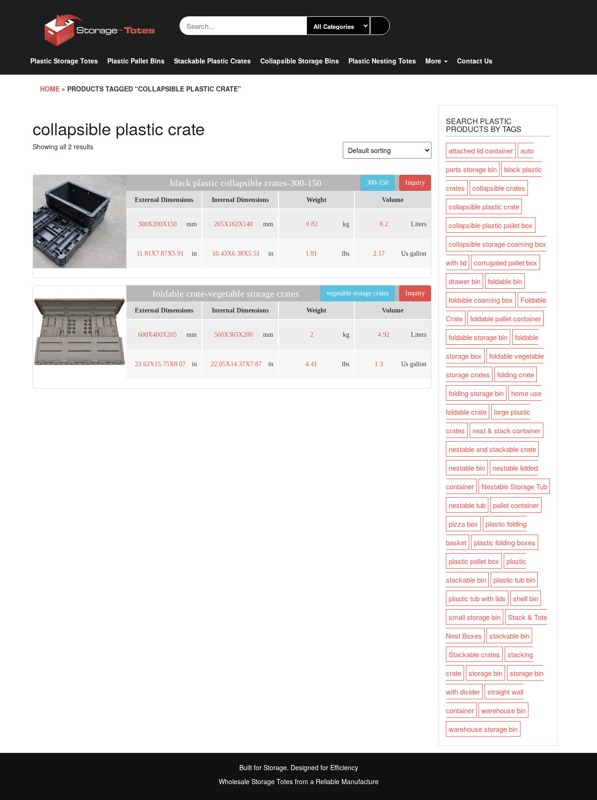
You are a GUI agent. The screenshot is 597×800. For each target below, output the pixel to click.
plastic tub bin (514, 579)
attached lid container (481, 150)
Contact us (475, 60)
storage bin (485, 673)
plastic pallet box (474, 561)
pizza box (463, 524)
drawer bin (464, 281)
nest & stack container (506, 430)
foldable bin (505, 281)
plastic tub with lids (477, 598)
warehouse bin (503, 710)
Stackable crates (474, 654)
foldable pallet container (505, 318)
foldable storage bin (478, 337)
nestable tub (467, 505)
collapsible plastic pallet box (491, 225)
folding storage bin (476, 393)
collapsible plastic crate (484, 206)
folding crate (515, 374)
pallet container (516, 505)
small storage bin (474, 617)
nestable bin (467, 468)
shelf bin (525, 598)
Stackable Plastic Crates (212, 60)
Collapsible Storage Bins (299, 60)
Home (50, 88)
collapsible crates (498, 188)
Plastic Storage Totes (64, 60)
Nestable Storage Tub (514, 486)
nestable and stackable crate (492, 449)
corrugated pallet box (505, 262)
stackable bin (509, 635)
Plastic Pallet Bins (136, 60)
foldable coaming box (481, 300)
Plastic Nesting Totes (382, 60)
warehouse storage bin (483, 729)
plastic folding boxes (504, 542)
